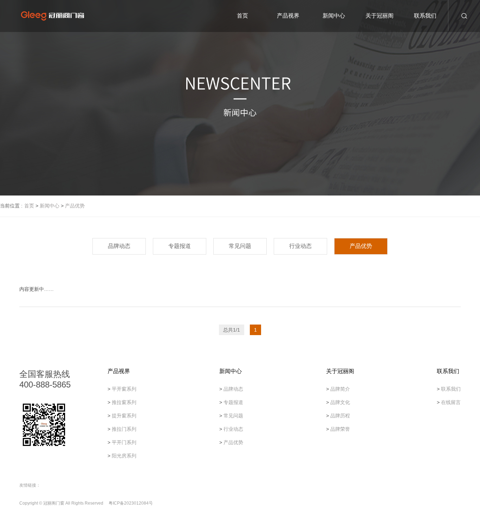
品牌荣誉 (340, 429)
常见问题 (240, 246)
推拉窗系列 (124, 402)
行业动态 (300, 246)
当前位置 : (11, 206)
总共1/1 (231, 330)
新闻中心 (334, 16)
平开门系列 (124, 442)
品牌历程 (340, 415)
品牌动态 (119, 246)
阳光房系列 (124, 456)
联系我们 (425, 16)
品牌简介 (340, 389)
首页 (242, 16)
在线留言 (451, 402)
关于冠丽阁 (379, 16)
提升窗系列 (124, 415)
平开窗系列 (124, 389)
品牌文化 (340, 402)
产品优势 (75, 206)
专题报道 (179, 246)
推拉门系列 (124, 429)
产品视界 (288, 16)
